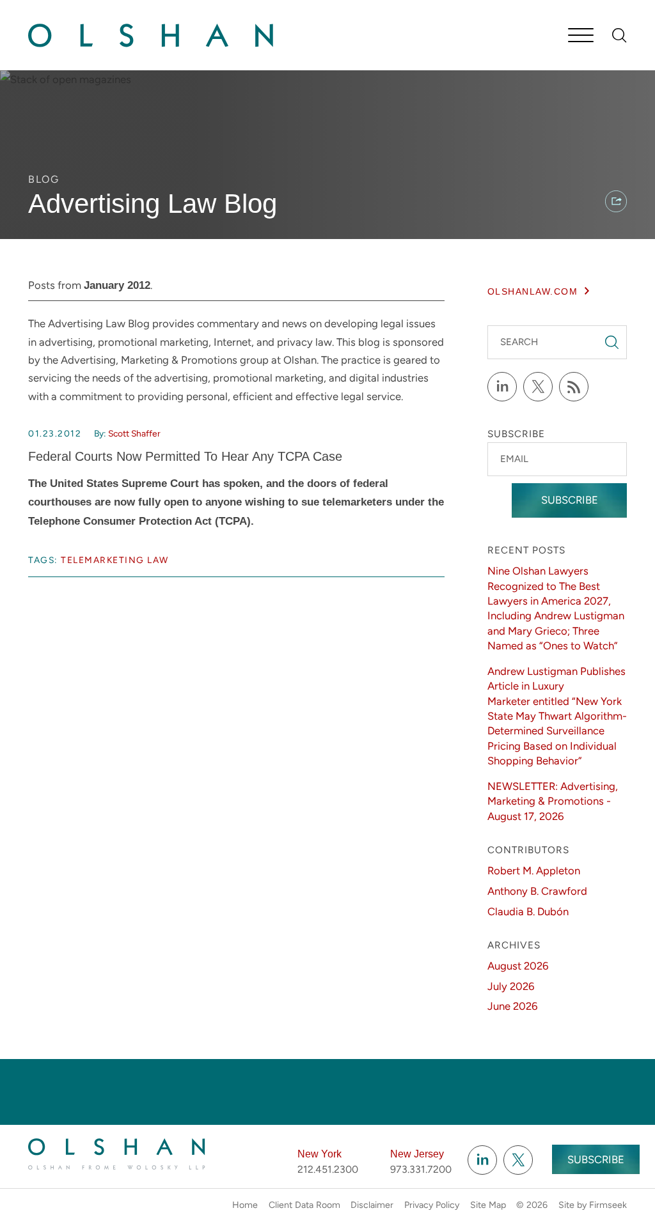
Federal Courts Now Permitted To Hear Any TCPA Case (185, 456)
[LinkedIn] (502, 386)
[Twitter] (538, 386)
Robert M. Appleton (533, 870)
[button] (616, 201)
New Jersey (417, 1154)
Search (519, 342)
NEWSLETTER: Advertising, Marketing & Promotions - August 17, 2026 (552, 801)
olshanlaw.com (532, 291)
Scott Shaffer (134, 433)
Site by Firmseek (592, 1205)
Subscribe (569, 499)
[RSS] (573, 386)
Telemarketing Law (115, 560)
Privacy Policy (431, 1205)
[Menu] (580, 36)
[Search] (619, 35)
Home (245, 1205)
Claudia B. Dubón (528, 911)
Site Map (488, 1205)
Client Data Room (304, 1205)
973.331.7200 (421, 1169)
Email (514, 459)
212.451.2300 (327, 1169)
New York (319, 1154)
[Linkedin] (482, 1160)
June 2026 (512, 1006)
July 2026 (510, 986)
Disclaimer (372, 1205)
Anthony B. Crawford (537, 891)
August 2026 (517, 965)
